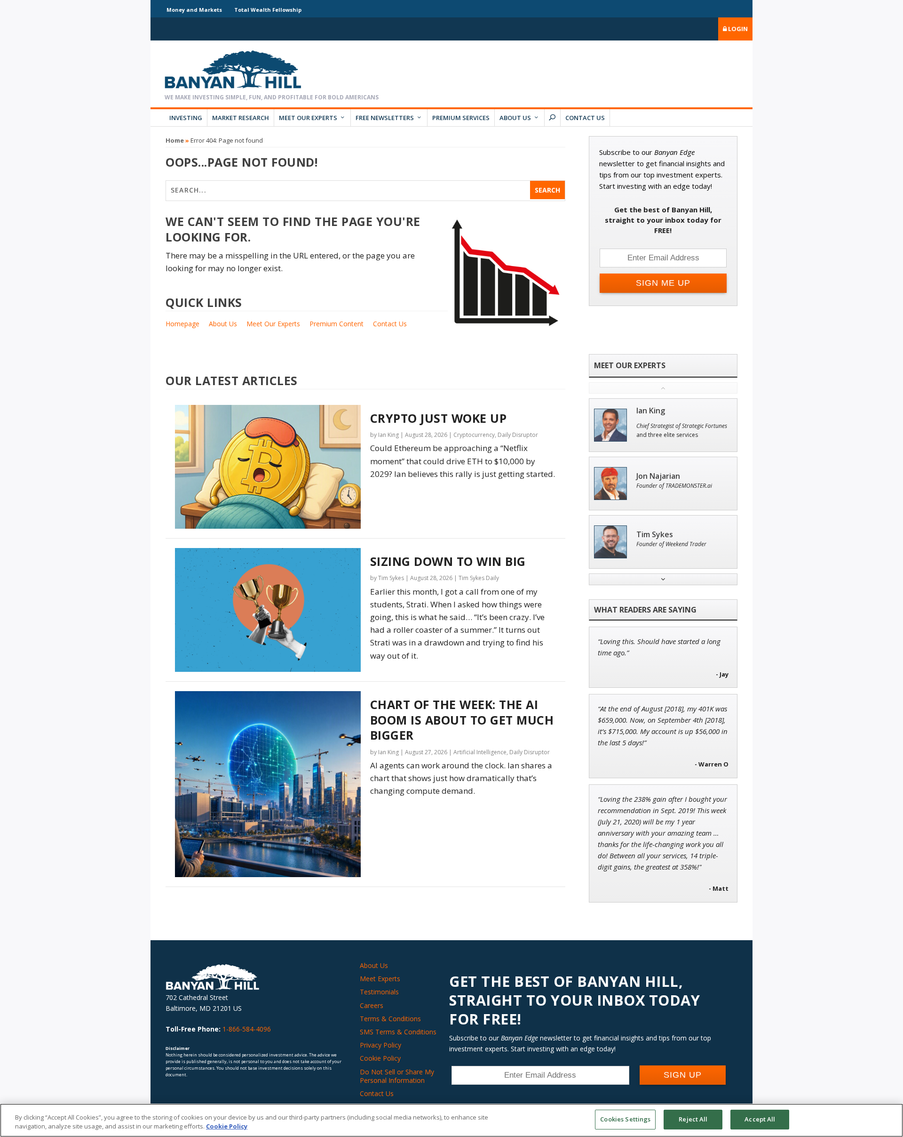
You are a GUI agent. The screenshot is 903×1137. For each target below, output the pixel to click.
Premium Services (461, 117)
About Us (515, 117)
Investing (185, 117)
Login (737, 28)
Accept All (760, 1119)
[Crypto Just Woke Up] (268, 467)
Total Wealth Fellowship (267, 9)
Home (175, 140)
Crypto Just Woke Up (438, 418)
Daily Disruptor (518, 435)
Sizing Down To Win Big (448, 561)
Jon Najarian (658, 476)
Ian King (388, 435)
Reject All (693, 1119)
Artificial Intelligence (480, 752)
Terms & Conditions (390, 1018)
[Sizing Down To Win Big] (268, 610)
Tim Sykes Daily (479, 578)
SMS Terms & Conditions (398, 1031)
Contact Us (585, 117)
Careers (371, 1005)
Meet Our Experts (308, 117)
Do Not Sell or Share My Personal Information (397, 1076)
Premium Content (336, 323)
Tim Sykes (391, 578)
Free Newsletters (385, 117)
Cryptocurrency (474, 435)
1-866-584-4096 (246, 1028)
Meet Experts (380, 978)
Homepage (182, 323)
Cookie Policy (380, 1058)
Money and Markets (194, 9)
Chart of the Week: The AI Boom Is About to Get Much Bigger (462, 719)
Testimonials (379, 991)
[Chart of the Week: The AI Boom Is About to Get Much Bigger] (268, 784)
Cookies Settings (625, 1119)
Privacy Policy (380, 1044)
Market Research (240, 117)
